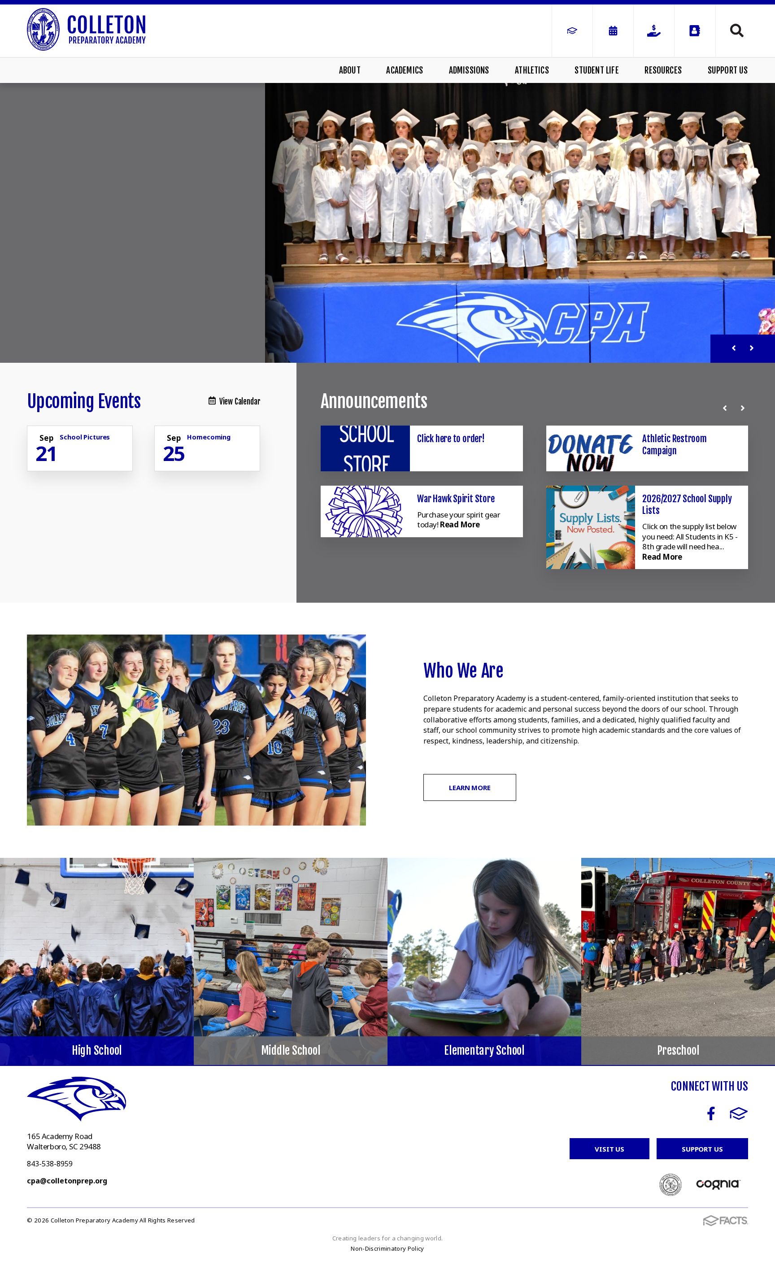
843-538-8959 (50, 1164)
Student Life (596, 70)
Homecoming (209, 437)
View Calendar (240, 401)
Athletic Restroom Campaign (674, 444)
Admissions (469, 70)
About (350, 70)
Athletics (532, 70)
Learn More (470, 787)
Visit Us (609, 1148)
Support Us (728, 70)
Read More (459, 524)
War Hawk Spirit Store (456, 498)
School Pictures (85, 437)
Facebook (711, 1113)
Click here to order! (451, 438)
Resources (663, 70)
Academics (404, 70)
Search (732, 30)
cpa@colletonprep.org (67, 1181)
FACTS (739, 1113)
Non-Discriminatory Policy (387, 1248)
